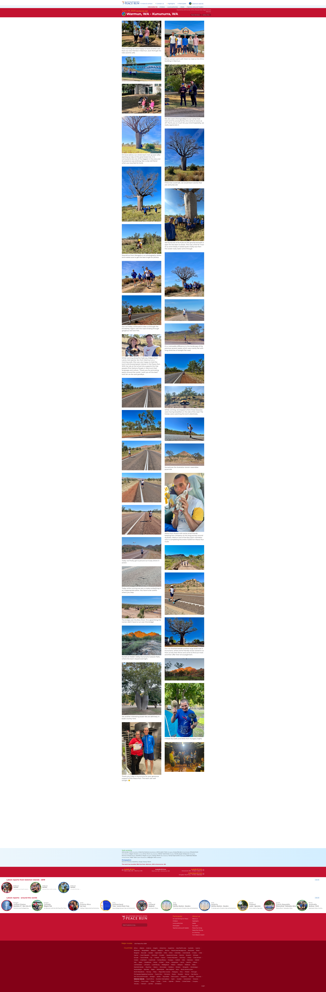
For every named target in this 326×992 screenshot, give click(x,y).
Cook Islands (186, 953)
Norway (148, 972)
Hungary (171, 960)
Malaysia (180, 964)
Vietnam (144, 983)
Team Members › (195, 15)
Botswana (191, 950)
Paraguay (175, 972)
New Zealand (170, 969)
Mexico (155, 967)
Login (203, 986)
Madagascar (165, 964)
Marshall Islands (139, 967)
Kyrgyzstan (174, 962)
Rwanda (180, 974)
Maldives (187, 964)
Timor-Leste (145, 981)
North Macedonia (139, 972)
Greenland (143, 960)
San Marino (194, 974)
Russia (174, 974)
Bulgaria (136, 953)
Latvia (182, 962)
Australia (191, 948)
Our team (195, 925)
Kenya (155, 962)
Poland (187, 972)
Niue (177, 969)
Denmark (155, 955)
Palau (155, 972)
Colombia (178, 953)
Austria (198, 948)
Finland (156, 957)
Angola (155, 948)
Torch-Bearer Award (198, 935)
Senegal (152, 976)
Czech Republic (145, 955)
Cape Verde (158, 953)
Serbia (159, 976)
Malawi (173, 964)
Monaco (178, 967)
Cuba (200, 953)
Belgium (160, 950)
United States (186, 981)
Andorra (148, 948)
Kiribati (161, 962)
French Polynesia (172, 957)
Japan (141, 962)
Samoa (187, 974)
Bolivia (167, 950)
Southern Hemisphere (162, 979)
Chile (165, 953)
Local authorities (173, 7)
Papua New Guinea (164, 972)
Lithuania (147, 964)
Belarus (153, 950)
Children (162, 7)
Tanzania (195, 979)
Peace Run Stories (197, 930)
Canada (150, 953)
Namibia (146, 969)
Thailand (136, 981)
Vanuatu (136, 983)
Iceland (177, 960)
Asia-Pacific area (181, 948)
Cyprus (136, 955)
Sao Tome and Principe (141, 976)
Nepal (153, 969)
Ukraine (178, 981)
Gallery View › (206, 15)
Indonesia (190, 960)
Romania (167, 974)
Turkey (158, 981)
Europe (136, 957)
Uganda (171, 981)
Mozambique (138, 969)
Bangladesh (145, 950)
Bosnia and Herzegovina (178, 950)
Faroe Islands (144, 957)
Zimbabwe (158, 983)
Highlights (171, 3)
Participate (182, 3)
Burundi (143, 953)
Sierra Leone (175, 976)
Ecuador (162, 955)
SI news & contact (146, 3)
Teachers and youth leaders (195, 7)
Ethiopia (195, 955)
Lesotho (188, 962)
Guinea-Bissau (161, 960)
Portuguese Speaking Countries (143, 974)
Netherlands (160, 969)
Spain (173, 979)
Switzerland (187, 979)
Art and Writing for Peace (180, 918)
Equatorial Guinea (172, 955)
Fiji (151, 957)
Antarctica (163, 948)
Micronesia (163, 967)
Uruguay (195, 981)
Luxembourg (156, 964)
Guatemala (152, 960)
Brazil (198, 950)
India (183, 960)
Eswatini (188, 955)
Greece (136, 960)
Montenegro (194, 967)
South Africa (150, 979)
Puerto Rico (158, 974)
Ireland (197, 960)
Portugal (194, 972)
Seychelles (166, 976)
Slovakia (191, 976)
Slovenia (198, 976)
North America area (187, 969)
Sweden (179, 979)
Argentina (171, 948)
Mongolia (186, 967)
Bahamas (137, 950)
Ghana (189, 957)
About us (195, 918)
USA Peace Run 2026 (140, 943)
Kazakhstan (148, 962)
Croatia (194, 953)
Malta (194, 964)
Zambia (150, 983)
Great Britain (197, 957)
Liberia (195, 962)
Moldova (171, 967)
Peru (181, 972)
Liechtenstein (138, 964)
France (163, 957)
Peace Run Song (197, 928)
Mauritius (149, 967)
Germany (182, 957)
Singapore (184, 976)
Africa (136, 948)
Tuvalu (165, 981)
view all (317, 879)
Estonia (181, 955)
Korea (168, 962)
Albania (142, 948)
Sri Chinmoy (196, 932)
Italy (135, 962)
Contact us (160, 3)
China (171, 953)
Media (182, 7)
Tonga (153, 981)
